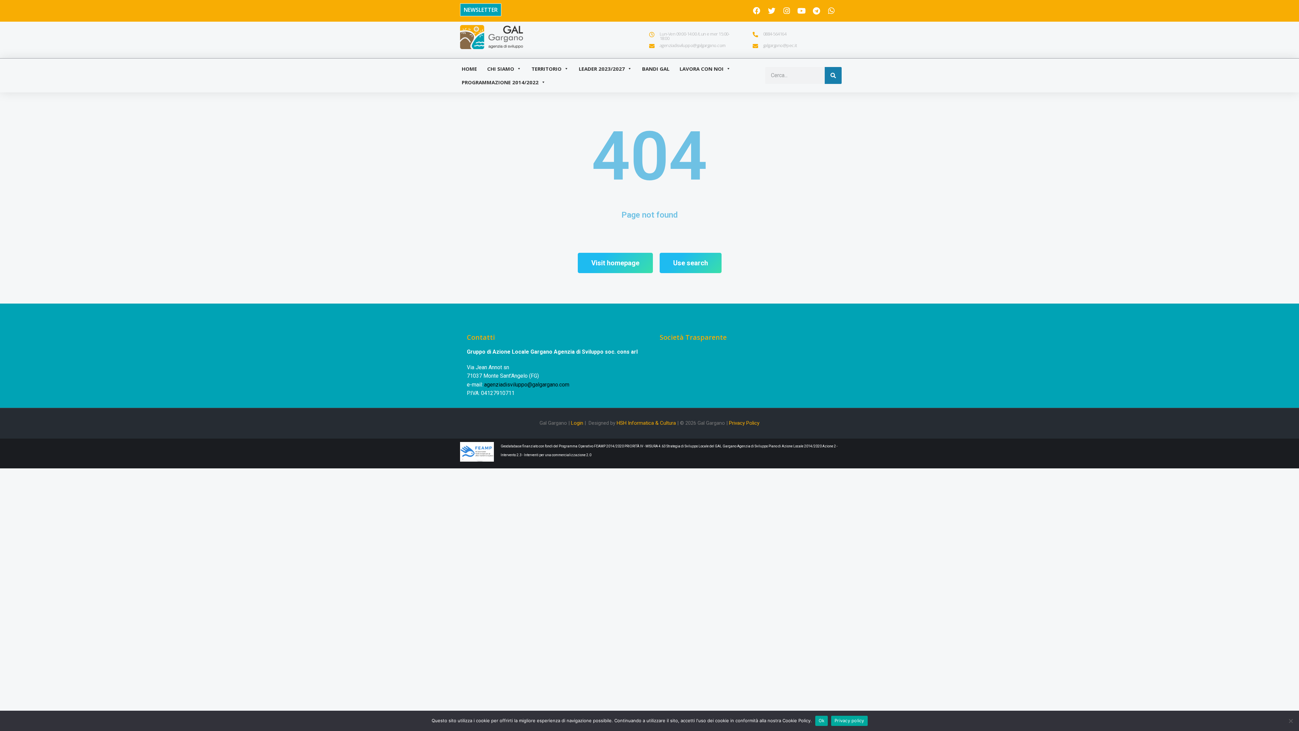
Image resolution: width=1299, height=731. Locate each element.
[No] (1290, 720)
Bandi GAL (655, 68)
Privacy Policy (744, 423)
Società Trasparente (693, 337)
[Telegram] (816, 10)
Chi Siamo (500, 68)
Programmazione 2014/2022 (500, 82)
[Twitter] (771, 10)
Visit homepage (615, 263)
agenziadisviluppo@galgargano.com (526, 384)
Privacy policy (849, 720)
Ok (822, 720)
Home (469, 68)
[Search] (833, 75)
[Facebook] (756, 10)
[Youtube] (801, 10)
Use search (690, 263)
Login (577, 423)
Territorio (546, 68)
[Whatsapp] (831, 10)
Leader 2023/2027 (602, 68)
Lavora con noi (702, 68)
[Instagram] (786, 10)
